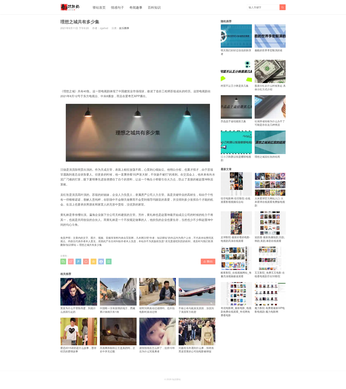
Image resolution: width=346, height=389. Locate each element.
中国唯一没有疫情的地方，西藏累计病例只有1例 (117, 309)
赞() (208, 261)
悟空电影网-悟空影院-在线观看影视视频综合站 (235, 200)
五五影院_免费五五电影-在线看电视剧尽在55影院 (270, 274)
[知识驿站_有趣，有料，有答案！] (70, 7)
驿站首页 (99, 7)
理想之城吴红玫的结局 (267, 156)
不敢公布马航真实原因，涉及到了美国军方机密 (196, 309)
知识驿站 (71, 245)
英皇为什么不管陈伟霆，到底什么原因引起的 (78, 309)
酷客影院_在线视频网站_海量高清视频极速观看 (236, 274)
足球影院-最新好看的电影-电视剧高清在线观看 (235, 239)
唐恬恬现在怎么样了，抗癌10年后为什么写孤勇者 (157, 349)
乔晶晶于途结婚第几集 (233, 121)
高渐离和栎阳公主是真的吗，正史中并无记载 (117, 349)
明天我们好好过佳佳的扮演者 (236, 52)
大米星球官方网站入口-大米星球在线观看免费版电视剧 (270, 201)
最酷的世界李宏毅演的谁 (268, 50)
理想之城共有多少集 (90, 245)
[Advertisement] (137, 59)
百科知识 (154, 7)
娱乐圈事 (124, 28)
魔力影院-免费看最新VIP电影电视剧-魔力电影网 (270, 309)
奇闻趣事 (135, 7)
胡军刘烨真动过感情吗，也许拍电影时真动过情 (157, 309)
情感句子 (117, 7)
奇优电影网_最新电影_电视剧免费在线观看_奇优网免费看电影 (236, 311)
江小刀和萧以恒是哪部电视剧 (236, 158)
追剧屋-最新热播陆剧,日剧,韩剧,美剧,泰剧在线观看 (270, 239)
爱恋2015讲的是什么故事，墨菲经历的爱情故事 (78, 349)
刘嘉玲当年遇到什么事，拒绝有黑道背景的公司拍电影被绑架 (196, 349)
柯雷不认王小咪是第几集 (235, 85)
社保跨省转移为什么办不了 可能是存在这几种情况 (270, 122)
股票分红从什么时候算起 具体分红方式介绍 (270, 87)
